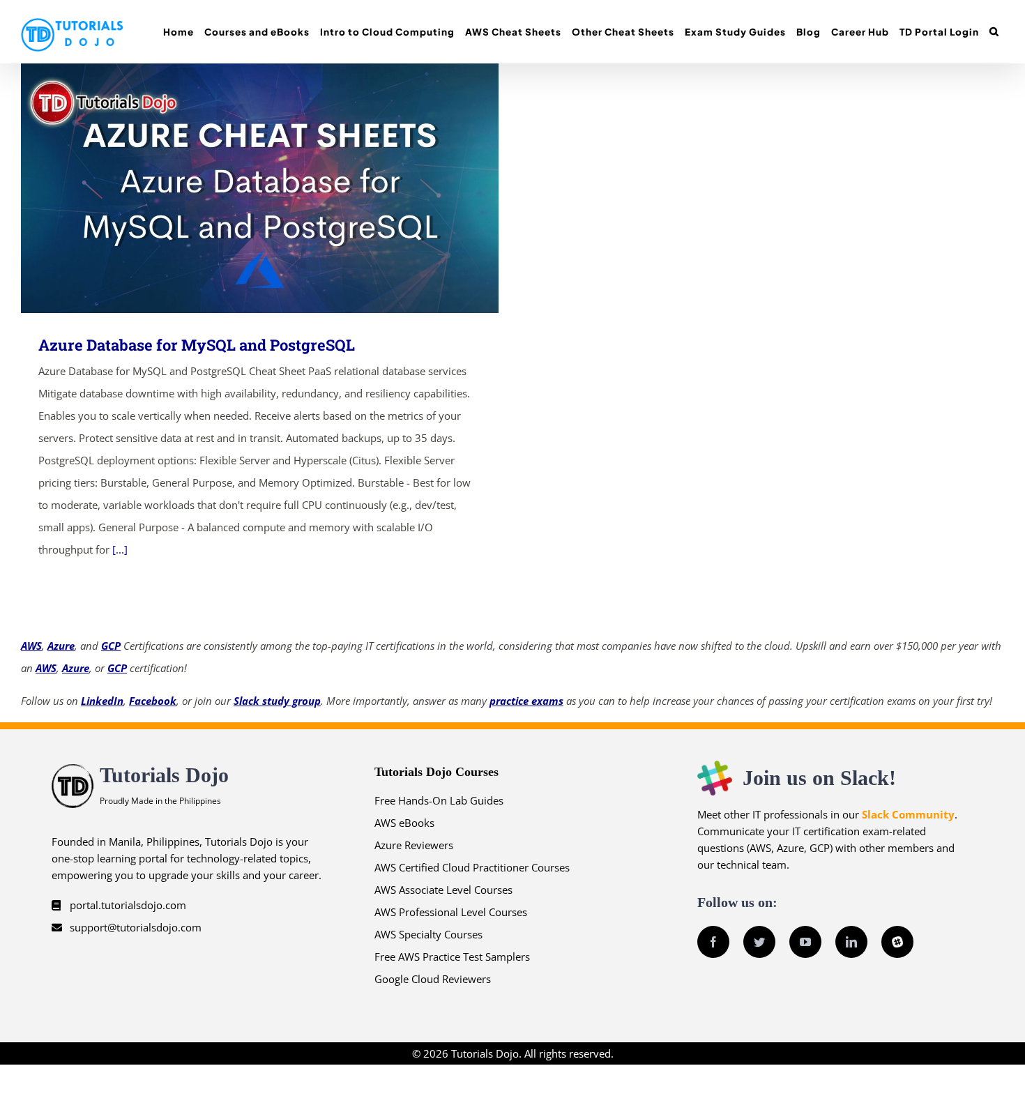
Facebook (152, 701)
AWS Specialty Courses (428, 934)
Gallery (280, 188)
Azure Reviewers (413, 845)
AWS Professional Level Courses (450, 912)
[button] (994, 31)
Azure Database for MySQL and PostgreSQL (239, 188)
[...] (120, 549)
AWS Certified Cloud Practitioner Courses (472, 867)
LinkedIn (102, 701)
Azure (61, 646)
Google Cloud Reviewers (432, 979)
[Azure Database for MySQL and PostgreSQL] (260, 188)
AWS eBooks (404, 823)
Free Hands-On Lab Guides (438, 800)
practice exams (526, 701)
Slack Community (908, 814)
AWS (31, 646)
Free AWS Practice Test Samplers (452, 957)
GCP (111, 646)
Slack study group (277, 701)
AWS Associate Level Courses (443, 890)
